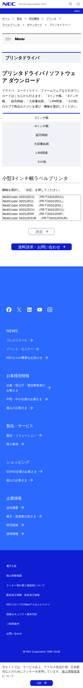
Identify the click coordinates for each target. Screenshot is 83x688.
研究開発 (12, 525)
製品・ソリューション (21, 435)
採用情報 (12, 533)
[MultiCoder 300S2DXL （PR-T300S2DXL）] (41, 205)
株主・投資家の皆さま (21, 516)
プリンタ (51, 18)
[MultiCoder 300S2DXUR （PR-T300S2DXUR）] (41, 218)
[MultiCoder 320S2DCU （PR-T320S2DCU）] (41, 197)
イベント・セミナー (19, 349)
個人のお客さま (16, 408)
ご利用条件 (12, 623)
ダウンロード (34, 24)
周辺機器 (34, 18)
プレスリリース (16, 340)
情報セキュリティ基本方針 (21, 614)
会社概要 (12, 507)
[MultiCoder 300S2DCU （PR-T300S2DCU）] (41, 210)
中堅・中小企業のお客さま (24, 399)
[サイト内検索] (70, 4)
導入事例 (12, 444)
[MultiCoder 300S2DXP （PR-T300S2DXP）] (41, 214)
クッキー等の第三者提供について (25, 585)
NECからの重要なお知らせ (24, 357)
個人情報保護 (71, 671)
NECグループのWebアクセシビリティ (28, 604)
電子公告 (11, 566)
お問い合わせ (14, 633)
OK (39, 683)
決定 (39, 231)
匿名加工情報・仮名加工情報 (23, 594)
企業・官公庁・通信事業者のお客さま (25, 387)
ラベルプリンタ (11, 24)
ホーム (6, 18)
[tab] (41, 117)
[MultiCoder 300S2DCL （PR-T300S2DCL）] (41, 201)
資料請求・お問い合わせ (39, 247)
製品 (19, 18)
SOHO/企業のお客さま (21, 471)
